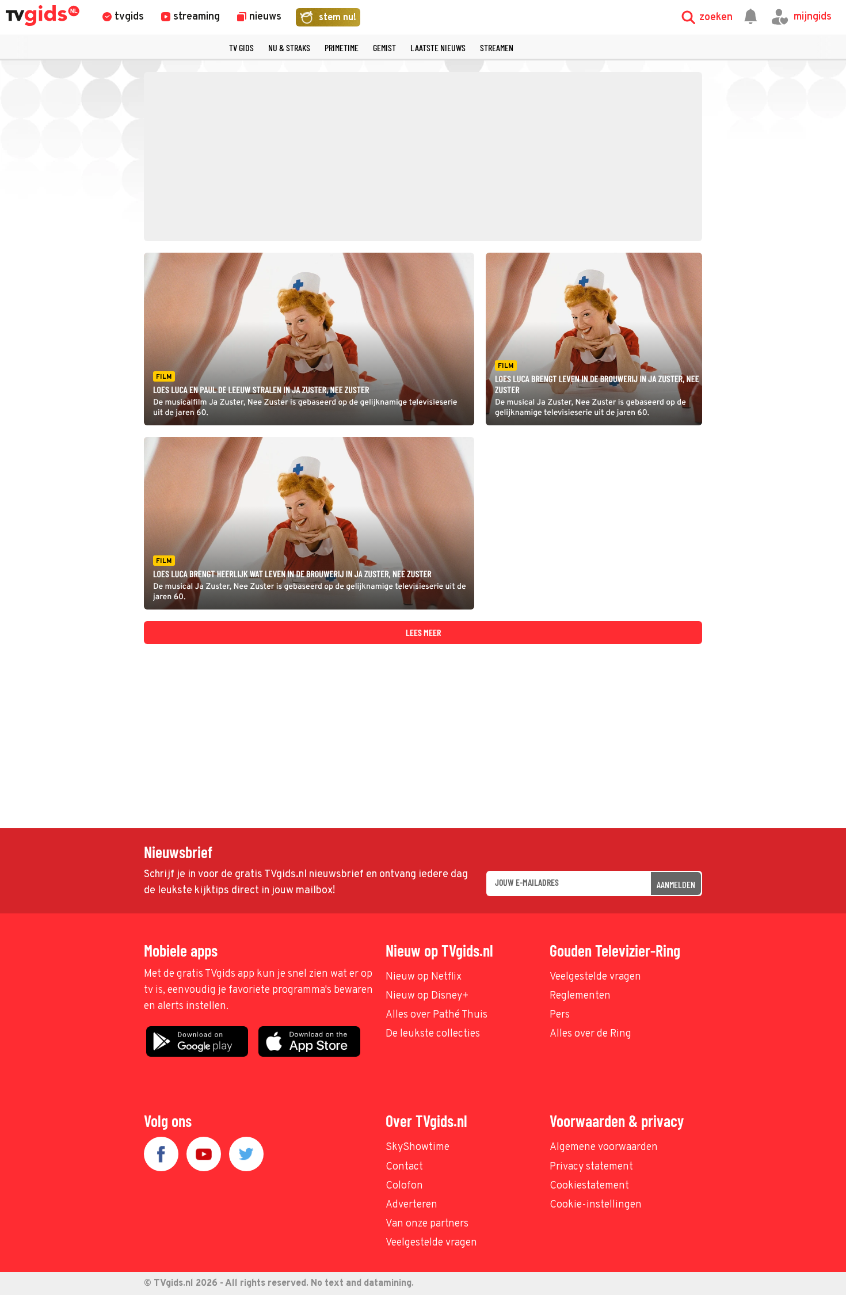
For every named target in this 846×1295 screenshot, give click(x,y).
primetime (342, 47)
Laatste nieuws (438, 47)
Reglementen (580, 996)
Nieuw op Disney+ (427, 996)
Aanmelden (676, 884)
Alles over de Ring (590, 1034)
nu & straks (289, 47)
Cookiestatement (589, 1186)
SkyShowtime (417, 1147)
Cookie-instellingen (596, 1205)
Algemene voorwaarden (604, 1147)
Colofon (404, 1186)
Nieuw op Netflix (424, 977)
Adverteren (411, 1205)
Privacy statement (591, 1167)
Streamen (496, 47)
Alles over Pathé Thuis (436, 1015)
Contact (404, 1167)
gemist (384, 47)
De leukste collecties (433, 1034)
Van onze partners (427, 1224)
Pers (560, 1015)
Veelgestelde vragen (595, 977)
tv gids (241, 47)
